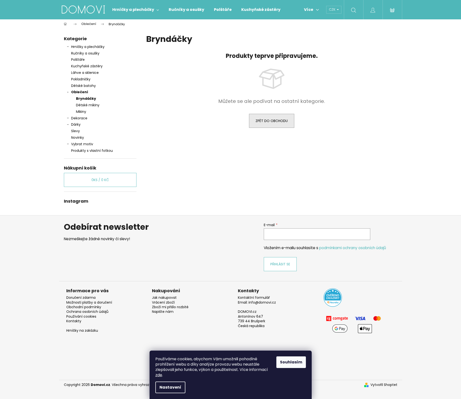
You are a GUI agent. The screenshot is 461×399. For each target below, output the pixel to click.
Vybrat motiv (82, 144)
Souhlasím (291, 362)
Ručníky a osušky (85, 53)
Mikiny (81, 111)
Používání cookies (81, 316)
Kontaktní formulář (254, 297)
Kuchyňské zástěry (87, 66)
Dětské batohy (83, 85)
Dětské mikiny (87, 105)
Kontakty (73, 321)
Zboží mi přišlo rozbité (170, 307)
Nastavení (170, 387)
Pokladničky (81, 79)
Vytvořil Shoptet (383, 385)
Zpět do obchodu (272, 120)
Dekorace (79, 118)
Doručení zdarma (81, 297)
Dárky (76, 124)
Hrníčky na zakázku (82, 330)
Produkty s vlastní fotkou (92, 150)
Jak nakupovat (164, 297)
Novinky (77, 137)
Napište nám (163, 311)
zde (158, 375)
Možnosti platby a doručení (89, 302)
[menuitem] (135, 9)
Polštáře (78, 59)
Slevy (75, 131)
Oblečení (79, 92)
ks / (100, 179)
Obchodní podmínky (83, 307)
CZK (332, 9)
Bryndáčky (86, 98)
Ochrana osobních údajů (87, 311)
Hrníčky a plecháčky (88, 46)
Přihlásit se (280, 264)
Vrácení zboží (163, 302)
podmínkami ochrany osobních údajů (352, 247)
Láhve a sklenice (85, 72)
